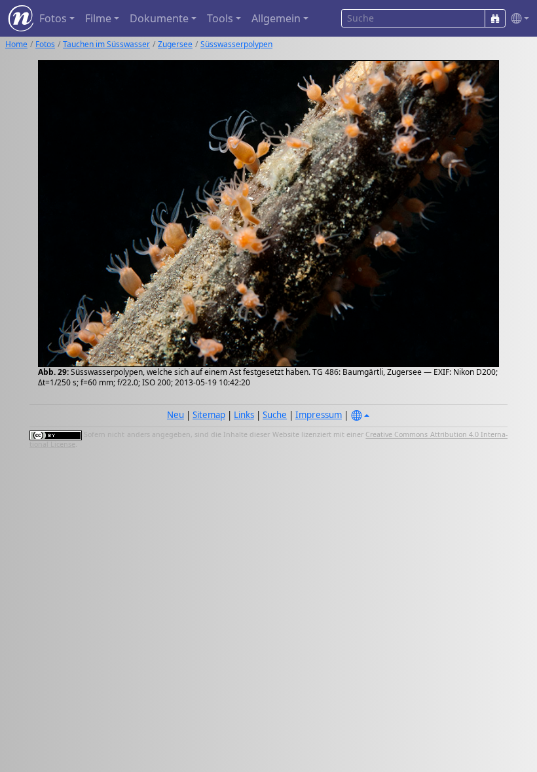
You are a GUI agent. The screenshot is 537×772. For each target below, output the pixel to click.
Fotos (45, 44)
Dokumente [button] (159, 18)
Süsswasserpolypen (236, 44)
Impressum (318, 415)
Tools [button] (220, 18)
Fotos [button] (53, 18)
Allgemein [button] (276, 18)
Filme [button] (98, 18)
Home (16, 44)
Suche (275, 415)
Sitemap (209, 415)
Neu (175, 415)
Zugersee (175, 44)
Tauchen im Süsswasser (106, 44)
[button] (517, 19)
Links (244, 415)
